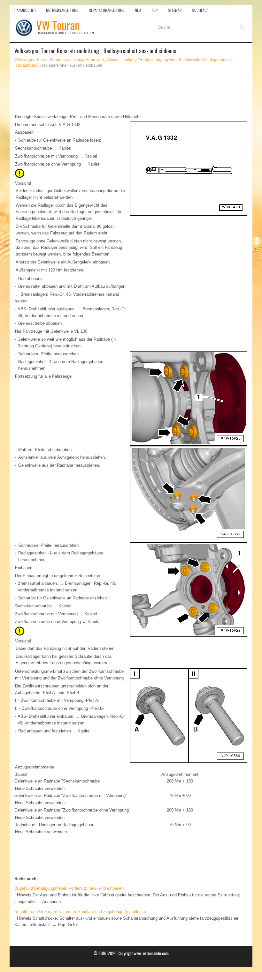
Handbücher (25, 10)
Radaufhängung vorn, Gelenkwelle (170, 59)
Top (154, 10)
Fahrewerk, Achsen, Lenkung (111, 59)
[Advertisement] (131, 90)
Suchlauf (200, 10)
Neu (138, 10)
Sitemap (175, 10)
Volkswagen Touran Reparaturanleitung (48, 59)
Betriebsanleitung (62, 10)
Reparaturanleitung (107, 10)
